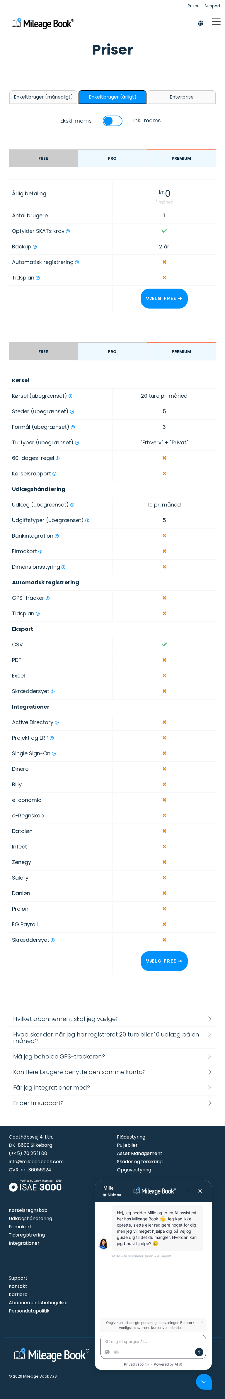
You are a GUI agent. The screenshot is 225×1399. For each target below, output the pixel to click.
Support (18, 1278)
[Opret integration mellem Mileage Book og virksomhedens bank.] (57, 536)
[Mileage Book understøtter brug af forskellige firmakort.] (40, 551)
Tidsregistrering (27, 1235)
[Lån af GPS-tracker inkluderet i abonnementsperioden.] (48, 598)
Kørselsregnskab (28, 1210)
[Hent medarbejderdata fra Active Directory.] (57, 722)
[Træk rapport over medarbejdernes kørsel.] (54, 474)
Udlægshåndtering (30, 1218)
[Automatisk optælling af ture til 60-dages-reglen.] (58, 458)
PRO (112, 158)
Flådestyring (131, 1137)
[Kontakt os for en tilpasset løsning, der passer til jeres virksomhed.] (53, 691)
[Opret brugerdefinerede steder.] (72, 411)
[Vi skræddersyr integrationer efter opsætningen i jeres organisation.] (53, 940)
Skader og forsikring (140, 1161)
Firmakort (20, 1226)
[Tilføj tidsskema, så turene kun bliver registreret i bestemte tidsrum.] (38, 278)
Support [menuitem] (212, 6)
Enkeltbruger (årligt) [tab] (113, 97)
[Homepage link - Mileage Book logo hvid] (53, 1362)
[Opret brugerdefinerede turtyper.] (77, 443)
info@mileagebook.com (36, 1161)
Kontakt (18, 1286)
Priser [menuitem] (193, 6)
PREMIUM (181, 158)
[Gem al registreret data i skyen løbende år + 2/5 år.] (35, 247)
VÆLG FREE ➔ (164, 298)
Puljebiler (127, 1145)
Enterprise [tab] (182, 97)
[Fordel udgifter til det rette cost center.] (64, 567)
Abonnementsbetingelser (38, 1302)
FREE (43, 158)
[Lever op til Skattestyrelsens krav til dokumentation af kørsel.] (68, 231)
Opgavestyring (134, 1169)
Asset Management (139, 1153)
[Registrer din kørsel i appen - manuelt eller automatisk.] (71, 396)
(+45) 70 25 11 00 (28, 1153)
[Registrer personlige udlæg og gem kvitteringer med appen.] (72, 505)
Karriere (18, 1294)
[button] (216, 21)
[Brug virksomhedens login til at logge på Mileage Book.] (54, 753)
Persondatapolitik (29, 1310)
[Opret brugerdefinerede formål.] (73, 427)
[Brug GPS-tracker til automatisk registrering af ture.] (77, 262)
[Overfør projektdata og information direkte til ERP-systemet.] (52, 738)
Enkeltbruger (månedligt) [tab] (43, 97)
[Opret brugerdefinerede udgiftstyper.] (87, 520)
